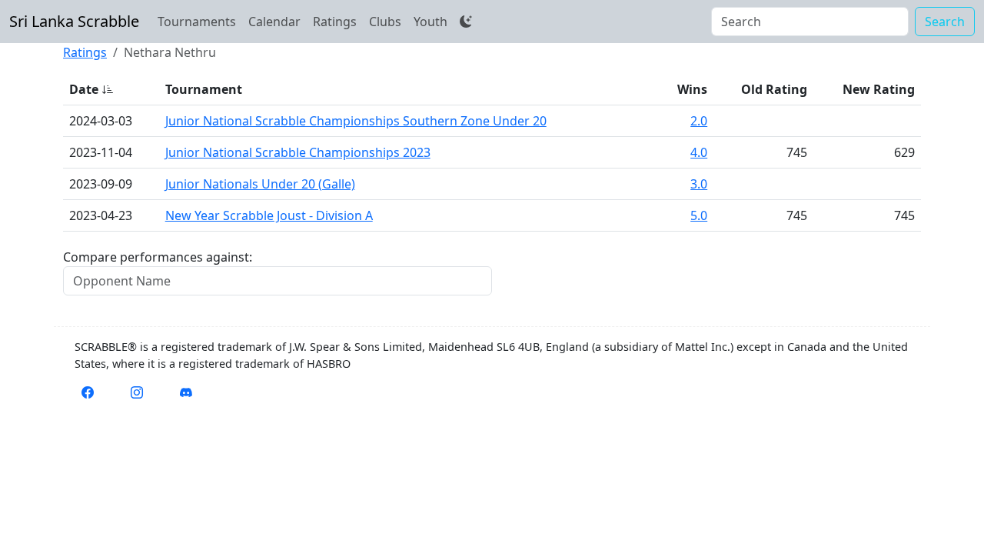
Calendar (274, 21)
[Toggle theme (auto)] (466, 21)
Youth (430, 21)
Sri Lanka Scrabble (74, 21)
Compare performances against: (157, 257)
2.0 (698, 120)
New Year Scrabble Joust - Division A (269, 215)
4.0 (698, 152)
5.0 (698, 215)
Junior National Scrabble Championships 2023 (297, 152)
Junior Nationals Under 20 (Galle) (260, 183)
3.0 (698, 183)
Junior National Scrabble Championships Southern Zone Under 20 (356, 120)
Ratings (335, 21)
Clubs (385, 21)
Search (945, 21)
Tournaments (197, 21)
